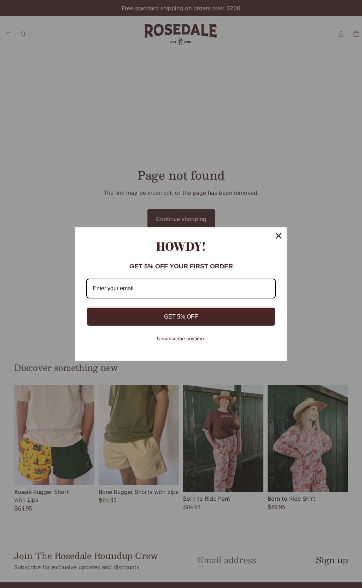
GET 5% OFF (181, 317)
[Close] (278, 235)
